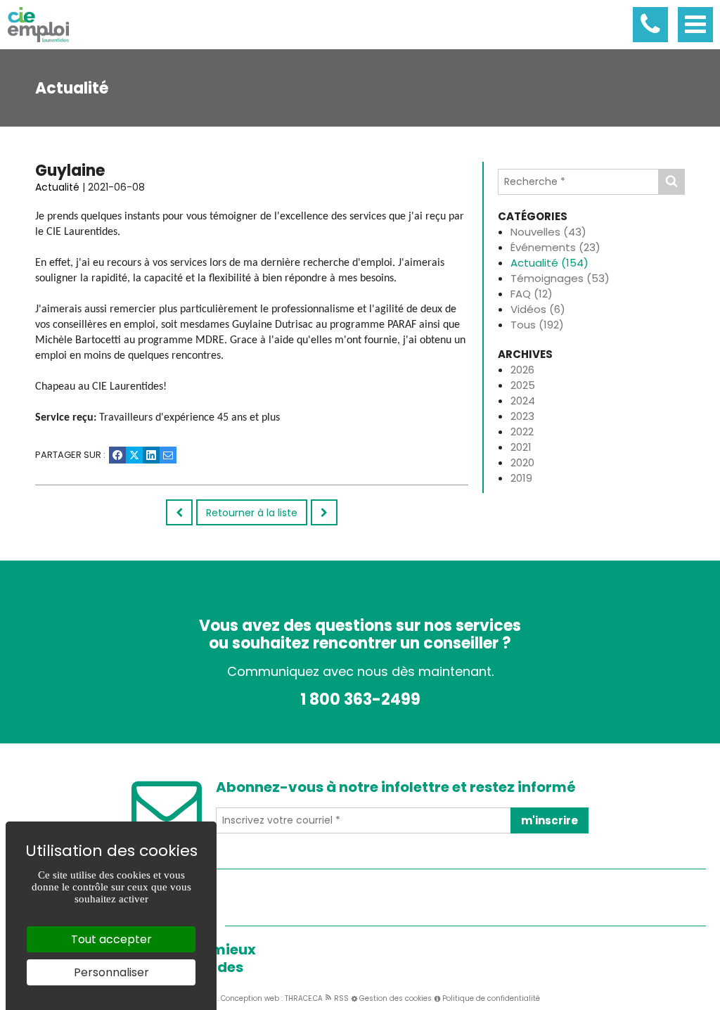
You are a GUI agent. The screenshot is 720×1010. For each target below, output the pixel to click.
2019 (521, 478)
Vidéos (537, 309)
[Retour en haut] (708, 998)
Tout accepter (111, 939)
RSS (340, 998)
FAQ (531, 293)
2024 (522, 400)
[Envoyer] (671, 182)
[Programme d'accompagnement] (179, 512)
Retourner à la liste (251, 513)
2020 (522, 462)
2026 (522, 369)
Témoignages (560, 278)
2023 (522, 416)
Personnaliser (111, 972)
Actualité (549, 262)
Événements (555, 247)
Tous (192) (537, 324)
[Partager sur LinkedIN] (151, 455)
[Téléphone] (650, 24)
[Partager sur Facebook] (117, 455)
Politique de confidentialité (491, 998)
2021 (521, 447)
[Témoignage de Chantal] (324, 512)
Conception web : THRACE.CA (272, 998)
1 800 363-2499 (360, 699)
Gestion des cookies (395, 998)
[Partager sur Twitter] (134, 455)
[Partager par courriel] (168, 455)
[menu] (695, 24)
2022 (522, 431)
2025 (522, 385)
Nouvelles (548, 231)
